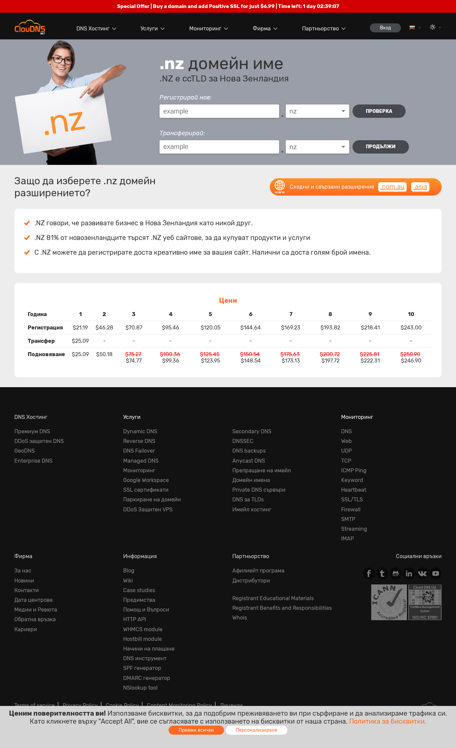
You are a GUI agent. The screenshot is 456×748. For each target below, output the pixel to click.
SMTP (348, 519)
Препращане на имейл (261, 470)
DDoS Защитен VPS (148, 509)
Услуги (149, 28)
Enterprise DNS (33, 461)
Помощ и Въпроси (146, 609)
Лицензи (231, 705)
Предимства (139, 600)
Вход (385, 28)
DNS (346, 431)
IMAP (347, 538)
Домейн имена (251, 480)
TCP (346, 461)
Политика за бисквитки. (387, 721)
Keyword (352, 480)
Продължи (381, 147)
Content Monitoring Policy (179, 705)
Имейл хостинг (251, 509)
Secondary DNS (251, 431)
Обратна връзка (35, 619)
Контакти (26, 590)
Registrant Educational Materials (273, 598)
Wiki (128, 580)
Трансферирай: (182, 133)
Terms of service (34, 705)
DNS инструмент (145, 658)
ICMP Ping (354, 470)
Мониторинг (205, 28)
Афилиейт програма (258, 570)
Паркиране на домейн (152, 499)
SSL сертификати (146, 490)
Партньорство (320, 28)
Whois (239, 617)
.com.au (392, 187)
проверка (379, 111)
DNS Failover (139, 451)
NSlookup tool (140, 688)
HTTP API (134, 619)
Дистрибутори (251, 580)
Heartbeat (353, 490)
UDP (346, 451)
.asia (420, 187)
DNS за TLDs (248, 499)
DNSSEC (242, 441)
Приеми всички (196, 730)
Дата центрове (33, 600)
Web (346, 441)
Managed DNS (141, 461)
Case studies (139, 590)
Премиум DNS (32, 431)
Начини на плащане (149, 649)
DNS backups (249, 451)
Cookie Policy (122, 705)
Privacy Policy (80, 705)
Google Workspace (146, 480)
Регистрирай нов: (186, 97)
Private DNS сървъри (258, 490)
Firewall (351, 509)
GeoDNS (24, 451)
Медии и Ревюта (35, 609)
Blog (129, 570)
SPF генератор (142, 668)
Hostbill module (142, 639)
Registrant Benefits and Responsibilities (282, 608)
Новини (24, 580)
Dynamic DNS (140, 431)
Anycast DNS (248, 461)
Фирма (262, 28)
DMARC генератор (146, 678)
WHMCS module (143, 629)
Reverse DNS (139, 441)
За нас (22, 570)
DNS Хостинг (92, 28)
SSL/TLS (352, 499)
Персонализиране (256, 730)
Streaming (354, 529)
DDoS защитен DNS (39, 441)
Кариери (25, 629)
